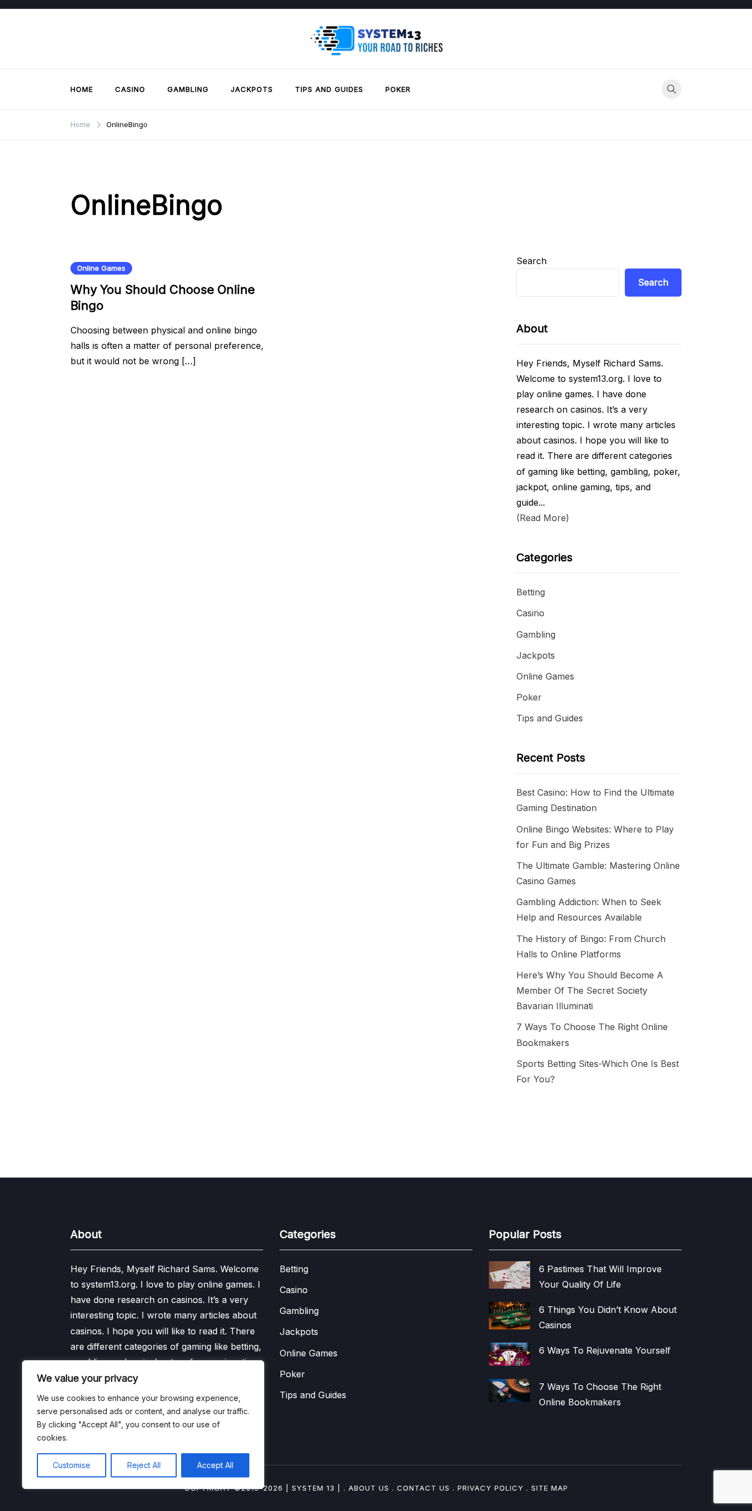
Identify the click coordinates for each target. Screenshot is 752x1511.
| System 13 (310, 1487)
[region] (143, 1424)
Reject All (144, 1465)
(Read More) (542, 517)
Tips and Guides (329, 89)
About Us (368, 1487)
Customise (71, 1465)
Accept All (215, 1465)
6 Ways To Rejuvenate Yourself (605, 1350)
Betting (530, 592)
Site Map (549, 1487)
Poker (398, 89)
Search (531, 260)
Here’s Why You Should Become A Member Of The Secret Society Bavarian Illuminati (589, 990)
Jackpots (252, 89)
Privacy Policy (490, 1487)
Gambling (188, 89)
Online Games (101, 268)
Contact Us (423, 1487)
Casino (130, 89)
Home (81, 89)
